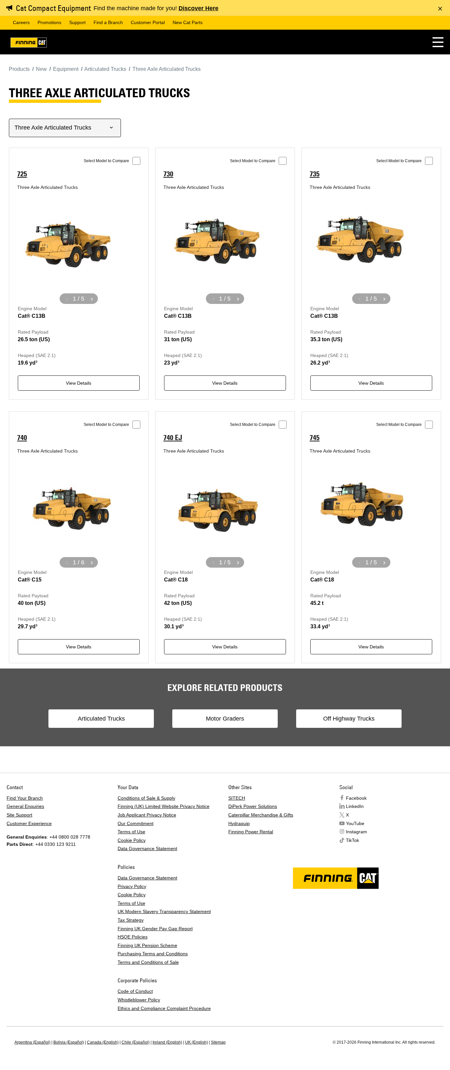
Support (77, 22)
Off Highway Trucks (349, 718)
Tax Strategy (131, 920)
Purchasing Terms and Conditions (153, 953)
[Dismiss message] (440, 8)
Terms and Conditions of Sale (148, 962)
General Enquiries (25, 806)
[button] (438, 42)
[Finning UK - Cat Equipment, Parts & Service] (29, 44)
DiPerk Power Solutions (252, 806)
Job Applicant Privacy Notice (147, 814)
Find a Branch (108, 22)
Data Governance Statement (147, 848)
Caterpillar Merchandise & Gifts (260, 814)
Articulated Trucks (101, 718)
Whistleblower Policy (139, 999)
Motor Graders (225, 718)
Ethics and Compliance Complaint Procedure (164, 1008)
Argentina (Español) (32, 1042)
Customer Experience (29, 823)
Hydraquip (239, 823)
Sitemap (218, 1042)
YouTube (355, 823)
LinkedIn (355, 806)
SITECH (236, 798)
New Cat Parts (188, 22)
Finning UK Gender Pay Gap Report (155, 928)
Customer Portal (148, 22)
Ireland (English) (167, 1042)
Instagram (356, 831)
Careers (21, 22)
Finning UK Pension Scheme (147, 945)
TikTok (352, 840)
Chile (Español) (136, 1042)
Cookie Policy (132, 840)
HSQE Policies (133, 936)
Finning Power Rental (250, 831)
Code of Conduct (135, 991)
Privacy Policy (132, 886)
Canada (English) (103, 1042)
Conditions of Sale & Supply (146, 798)
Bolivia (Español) (68, 1042)
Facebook (356, 798)
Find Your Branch (25, 798)
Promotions (49, 22)
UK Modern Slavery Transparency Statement (164, 911)
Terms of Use (131, 831)
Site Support (19, 814)
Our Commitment (136, 823)
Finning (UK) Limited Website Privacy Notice (164, 806)
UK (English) (196, 1042)
